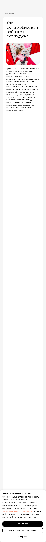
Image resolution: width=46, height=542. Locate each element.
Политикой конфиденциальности (17, 511)
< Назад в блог (8, 14)
